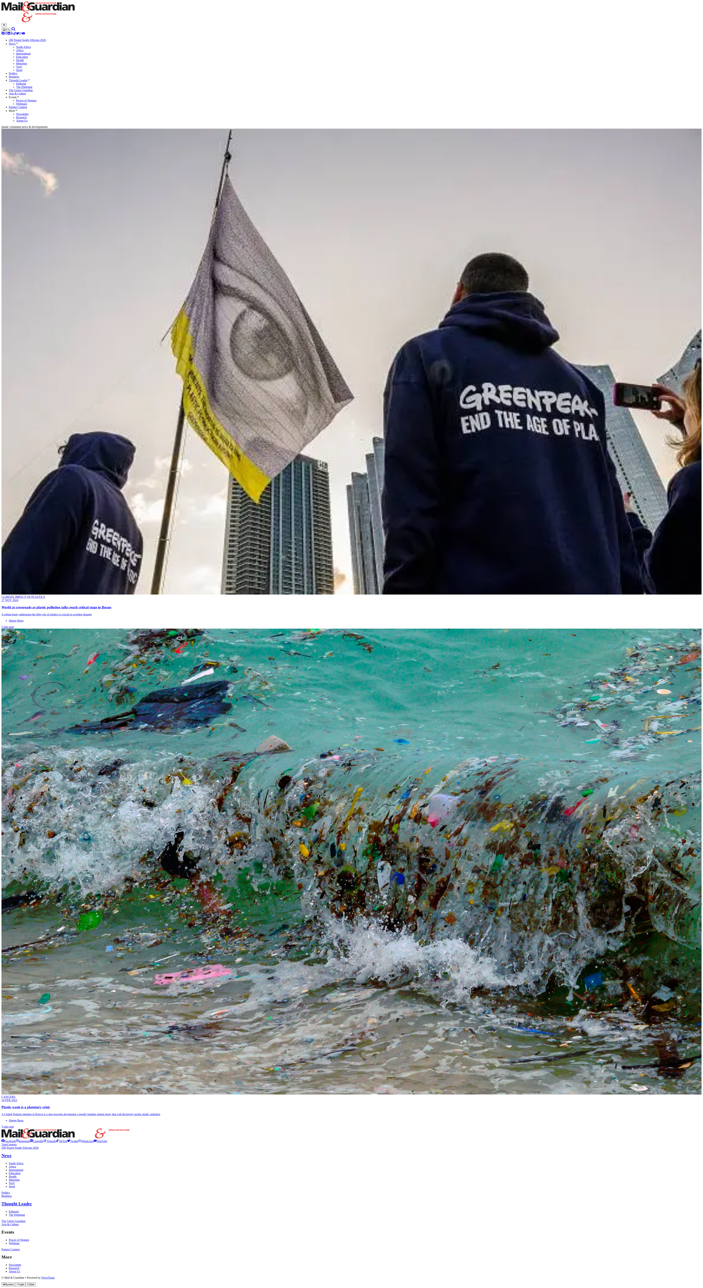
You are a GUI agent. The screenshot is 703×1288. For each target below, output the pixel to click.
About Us (14, 1271)
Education (15, 1173)
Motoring (14, 1179)
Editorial (14, 1211)
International (16, 1169)
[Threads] (11, 33)
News (6, 1155)
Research (14, 1268)
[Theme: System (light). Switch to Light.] (6, 30)
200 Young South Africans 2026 (20, 1147)
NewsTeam (48, 1277)
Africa (12, 1166)
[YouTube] (23, 33)
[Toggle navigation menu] (4, 25)
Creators (12, 1144)
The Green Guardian (13, 1221)
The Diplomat (17, 1214)
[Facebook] (2, 33)
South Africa (16, 1163)
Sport (12, 1186)
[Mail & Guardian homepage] (351, 12)
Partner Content (10, 1249)
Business (6, 1195)
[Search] (13, 29)
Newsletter (15, 1264)
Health (12, 1176)
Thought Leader (16, 1203)
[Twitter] (17, 33)
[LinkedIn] (8, 33)
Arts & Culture (10, 1224)
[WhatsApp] (20, 33)
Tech (11, 1183)
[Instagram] (5, 33)
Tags (4, 1144)
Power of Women (19, 1239)
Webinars (14, 1243)
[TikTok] (14, 33)
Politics (5, 1192)
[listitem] (8, 1141)
